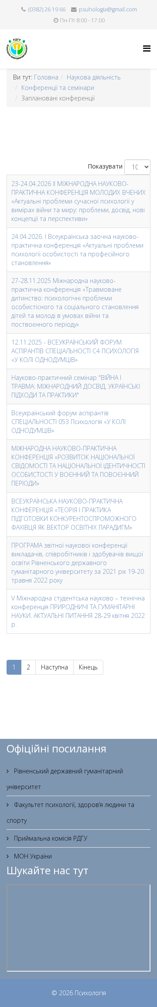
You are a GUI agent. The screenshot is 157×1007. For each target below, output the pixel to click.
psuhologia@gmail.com (108, 9)
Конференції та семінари (57, 87)
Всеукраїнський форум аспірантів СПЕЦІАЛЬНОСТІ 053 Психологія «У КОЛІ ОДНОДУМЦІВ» (68, 422)
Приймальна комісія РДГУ (49, 838)
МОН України (32, 856)
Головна (46, 77)
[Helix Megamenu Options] (146, 48)
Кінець (88, 667)
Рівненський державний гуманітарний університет (65, 779)
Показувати (105, 166)
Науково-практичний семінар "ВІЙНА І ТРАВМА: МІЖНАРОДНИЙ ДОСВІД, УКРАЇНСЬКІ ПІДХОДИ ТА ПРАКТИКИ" (75, 386)
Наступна (54, 667)
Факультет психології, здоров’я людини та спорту (70, 812)
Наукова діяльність (94, 77)
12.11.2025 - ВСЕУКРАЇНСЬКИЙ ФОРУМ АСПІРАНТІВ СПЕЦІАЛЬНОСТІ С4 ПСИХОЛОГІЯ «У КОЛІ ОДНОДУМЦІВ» (75, 351)
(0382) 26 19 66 (46, 9)
